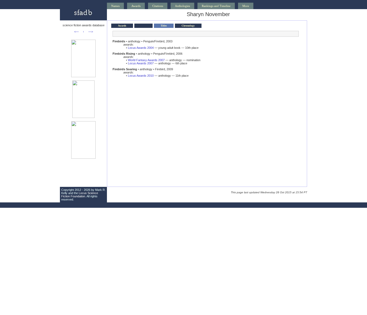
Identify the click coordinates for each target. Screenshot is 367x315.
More (245, 6)
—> (90, 31)
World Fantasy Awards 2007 (146, 60)
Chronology (188, 25)
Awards (136, 6)
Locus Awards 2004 (141, 47)
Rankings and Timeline (216, 6)
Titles (164, 25)
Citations (157, 6)
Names (115, 6)
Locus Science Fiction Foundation (79, 194)
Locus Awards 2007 (141, 63)
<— (76, 31)
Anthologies (182, 6)
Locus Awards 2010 (141, 75)
